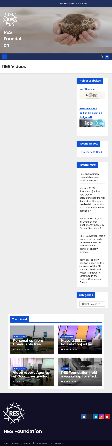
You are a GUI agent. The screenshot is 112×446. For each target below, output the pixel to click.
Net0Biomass (87, 89)
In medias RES (19, 337)
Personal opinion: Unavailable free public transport (89, 177)
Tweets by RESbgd (91, 152)
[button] (102, 56)
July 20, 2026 (22, 349)
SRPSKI (83, 3)
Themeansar (58, 443)
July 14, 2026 (70, 349)
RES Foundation (13, 39)
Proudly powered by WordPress (18, 443)
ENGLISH (75, 3)
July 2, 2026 (70, 382)
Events (65, 369)
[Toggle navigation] (53, 56)
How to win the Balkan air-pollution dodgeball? (90, 113)
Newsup (45, 443)
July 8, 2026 (21, 382)
